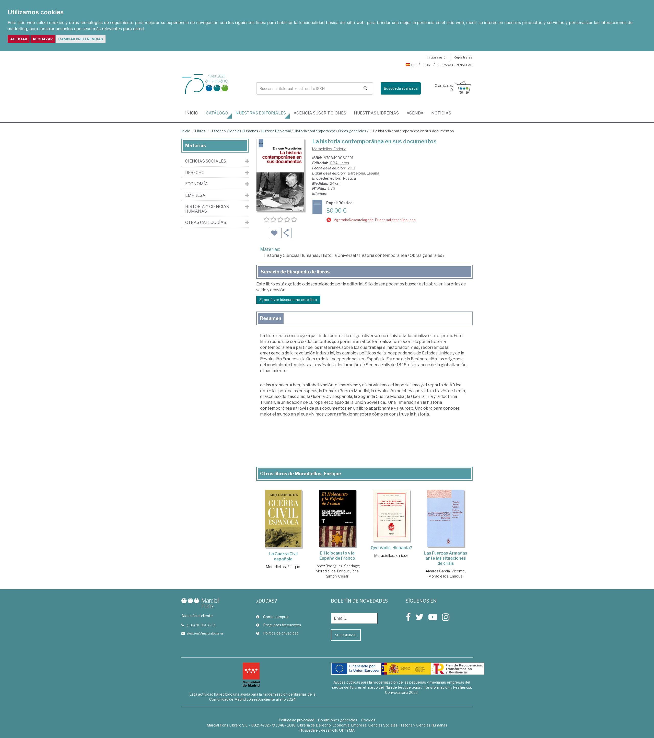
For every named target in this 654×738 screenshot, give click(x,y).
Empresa (195, 195)
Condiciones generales (337, 720)
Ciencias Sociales (205, 161)
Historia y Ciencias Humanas (234, 131)
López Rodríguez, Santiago (336, 566)
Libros (200, 131)
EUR (427, 65)
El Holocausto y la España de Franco (337, 556)
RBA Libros (339, 163)
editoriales (261, 113)
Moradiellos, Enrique (329, 149)
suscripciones (320, 113)
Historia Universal (276, 131)
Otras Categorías (205, 222)
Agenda (415, 113)
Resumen (270, 318)
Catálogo (217, 113)
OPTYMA (347, 730)
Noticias (441, 113)
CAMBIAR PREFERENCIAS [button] (80, 39)
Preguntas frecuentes (282, 625)
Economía (196, 184)
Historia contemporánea (314, 131)
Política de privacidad (281, 633)
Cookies (368, 720)
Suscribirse (345, 635)
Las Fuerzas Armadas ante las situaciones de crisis (445, 558)
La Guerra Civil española (283, 556)
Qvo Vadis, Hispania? (391, 547)
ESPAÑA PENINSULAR (455, 65)
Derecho (195, 172)
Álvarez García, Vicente (445, 571)
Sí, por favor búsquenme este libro (288, 299)
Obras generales (352, 131)
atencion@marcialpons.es (205, 633)
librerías (376, 113)
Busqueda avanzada (401, 88)
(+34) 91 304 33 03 (201, 625)
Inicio (193, 113)
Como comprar (276, 617)
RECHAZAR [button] (43, 39)
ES (413, 65)
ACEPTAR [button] (18, 39)
